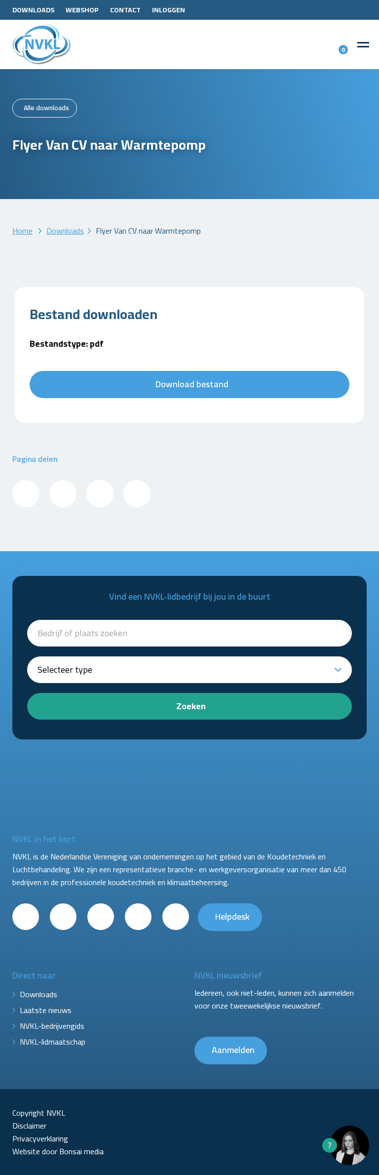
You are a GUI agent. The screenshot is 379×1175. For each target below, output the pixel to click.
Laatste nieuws (46, 1010)
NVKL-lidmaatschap (52, 1041)
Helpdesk (232, 916)
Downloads (33, 9)
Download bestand (191, 384)
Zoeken (191, 706)
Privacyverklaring (40, 1138)
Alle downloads (46, 107)
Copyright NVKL (38, 1112)
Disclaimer (29, 1125)
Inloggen (168, 9)
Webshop (82, 9)
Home (22, 230)
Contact (125, 9)
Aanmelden (233, 1050)
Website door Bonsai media (58, 1151)
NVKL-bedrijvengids (52, 1025)
